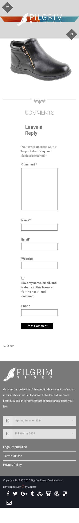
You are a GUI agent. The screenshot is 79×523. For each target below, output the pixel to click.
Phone (25, 306)
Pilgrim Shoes (39, 19)
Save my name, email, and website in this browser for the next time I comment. (39, 289)
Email (25, 239)
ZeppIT (32, 487)
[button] (7, 7)
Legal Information (15, 447)
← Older (8, 346)
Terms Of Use (12, 456)
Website (27, 258)
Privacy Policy (12, 465)
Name (25, 220)
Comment (29, 164)
